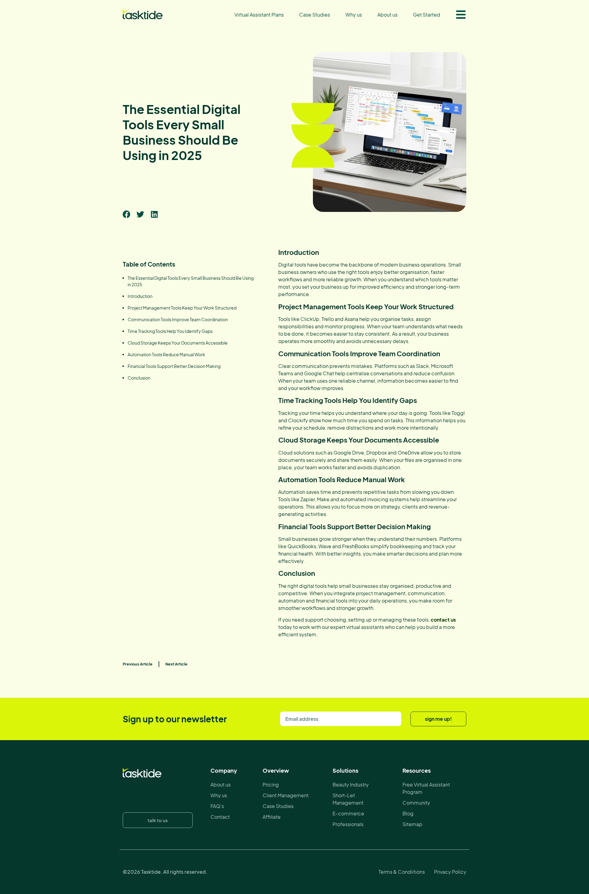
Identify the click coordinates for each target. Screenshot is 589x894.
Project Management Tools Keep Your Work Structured (182, 307)
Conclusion (139, 378)
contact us (443, 619)
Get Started (426, 15)
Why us (353, 15)
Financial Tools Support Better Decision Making (174, 366)
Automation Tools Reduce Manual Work (166, 354)
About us (387, 15)
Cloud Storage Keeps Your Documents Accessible (178, 342)
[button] (126, 214)
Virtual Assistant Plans (259, 15)
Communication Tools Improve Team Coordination (178, 319)
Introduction (140, 296)
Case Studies (314, 15)
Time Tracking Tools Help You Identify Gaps (170, 331)
